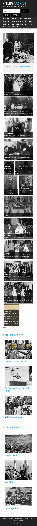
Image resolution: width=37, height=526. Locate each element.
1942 (4, 27)
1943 (9, 27)
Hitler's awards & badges (17, 361)
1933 (25, 21)
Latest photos (28, 518)
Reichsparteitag (13, 455)
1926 (25, 19)
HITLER (14, 4)
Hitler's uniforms (13, 417)
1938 (17, 24)
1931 (17, 21)
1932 (21, 21)
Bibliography (18, 518)
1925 (21, 19)
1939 (21, 24)
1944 (13, 27)
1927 (29, 19)
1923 (12, 19)
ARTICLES (16, 15)
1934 (30, 21)
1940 (26, 24)
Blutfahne (10, 482)
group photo (11, 508)
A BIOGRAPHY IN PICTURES (14, 6)
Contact (21, 520)
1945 (17, 27)
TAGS (6, 15)
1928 (4, 21)
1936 (8, 24)
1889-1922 (6, 19)
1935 (4, 24)
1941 (30, 24)
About (4, 518)
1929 (9, 21)
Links (15, 520)
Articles (11, 518)
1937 (13, 24)
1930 (13, 21)
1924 (16, 19)
